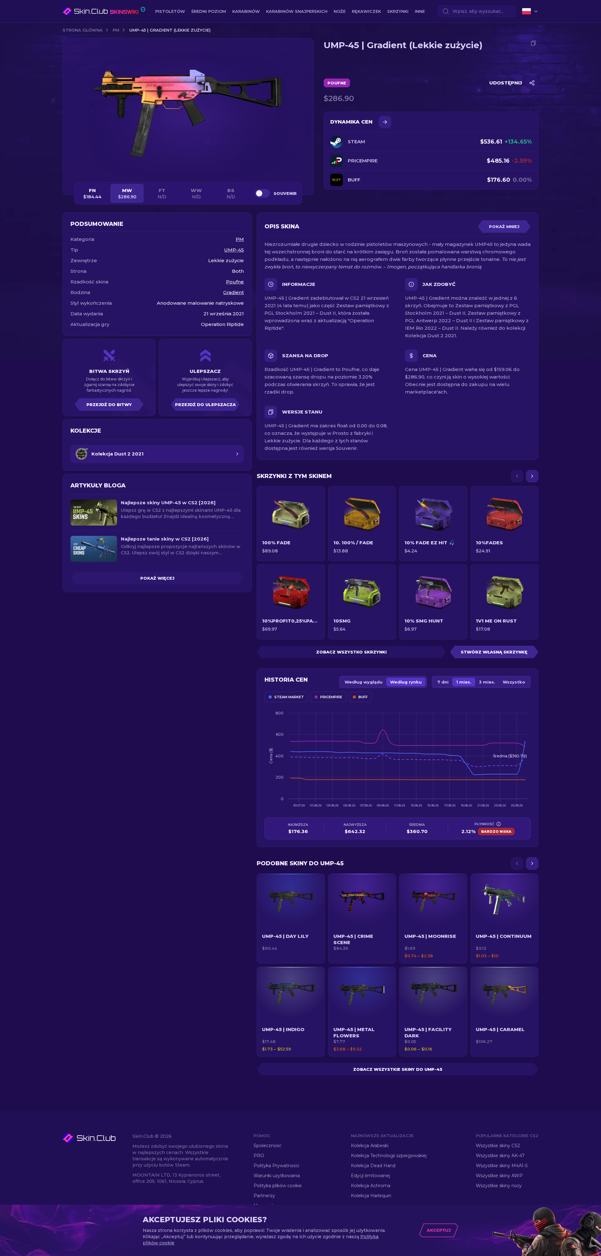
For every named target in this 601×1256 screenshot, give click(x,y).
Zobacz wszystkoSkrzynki (351, 651)
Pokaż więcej (157, 578)
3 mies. (487, 681)
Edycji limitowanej (370, 1175)
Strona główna (83, 30)
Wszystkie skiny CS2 (498, 1145)
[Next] (532, 476)
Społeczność (267, 1145)
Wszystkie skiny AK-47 (500, 1155)
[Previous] (517, 476)
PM (116, 30)
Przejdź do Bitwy (109, 404)
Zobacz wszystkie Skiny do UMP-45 (397, 1069)
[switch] (262, 193)
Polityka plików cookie (278, 1185)
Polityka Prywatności (276, 1165)
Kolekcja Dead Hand (373, 1165)
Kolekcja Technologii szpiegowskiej (389, 1155)
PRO (259, 1155)
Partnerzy (264, 1195)
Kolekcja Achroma (370, 1185)
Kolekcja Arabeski (369, 1145)
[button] (291, 918)
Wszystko (514, 681)
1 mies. (463, 681)
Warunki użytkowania (277, 1175)
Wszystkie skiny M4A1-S (502, 1165)
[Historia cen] (385, 122)
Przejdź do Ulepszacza (205, 404)
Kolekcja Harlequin (371, 1195)
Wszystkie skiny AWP (499, 1175)
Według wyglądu (364, 681)
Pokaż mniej (504, 226)
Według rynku (406, 681)
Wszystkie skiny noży (499, 1185)
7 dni (443, 681)
